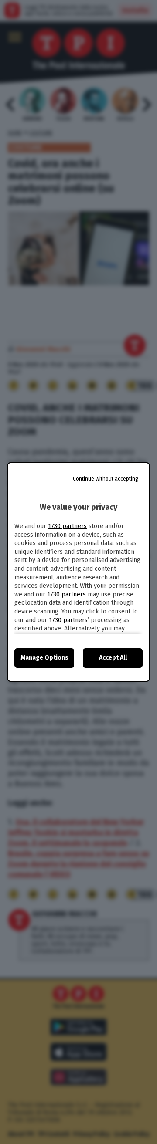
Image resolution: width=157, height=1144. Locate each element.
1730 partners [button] (67, 526)
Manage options (44, 657)
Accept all (113, 657)
